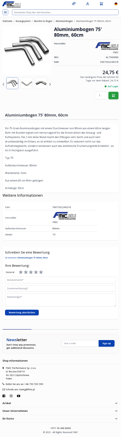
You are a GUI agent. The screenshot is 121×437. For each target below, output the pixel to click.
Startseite (7, 21)
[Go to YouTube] (19, 396)
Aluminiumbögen (64, 21)
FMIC (115, 52)
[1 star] (20, 272)
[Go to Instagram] (11, 396)
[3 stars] (30, 272)
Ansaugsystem (23, 21)
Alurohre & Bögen (43, 21)
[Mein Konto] (87, 4)
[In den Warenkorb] (113, 95)
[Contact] (74, 3)
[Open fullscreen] (46, 31)
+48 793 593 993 (33, 384)
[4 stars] (35, 272)
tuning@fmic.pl (27, 389)
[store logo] (11, 4)
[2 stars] (25, 272)
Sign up (106, 343)
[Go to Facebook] (4, 396)
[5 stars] (40, 272)
